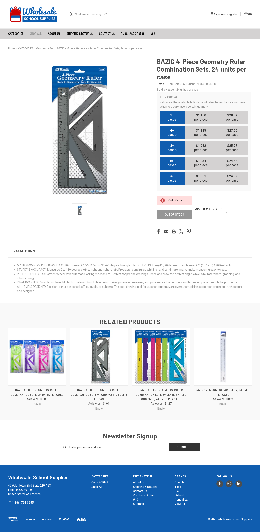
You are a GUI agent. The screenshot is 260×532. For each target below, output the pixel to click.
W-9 (153, 33)
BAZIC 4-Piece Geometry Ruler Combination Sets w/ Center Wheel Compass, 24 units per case (161, 394)
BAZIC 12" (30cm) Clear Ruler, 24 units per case (222, 392)
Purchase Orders (133, 33)
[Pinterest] (189, 231)
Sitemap (138, 503)
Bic (177, 491)
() (250, 14)
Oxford (179, 495)
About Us (54, 33)
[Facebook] (159, 231)
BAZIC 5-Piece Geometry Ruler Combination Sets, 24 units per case (37, 392)
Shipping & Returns (80, 33)
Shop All (35, 33)
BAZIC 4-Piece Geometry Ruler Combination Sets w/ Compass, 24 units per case (99, 394)
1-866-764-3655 (23, 502)
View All (180, 503)
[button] (130, 251)
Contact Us (107, 33)
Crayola (179, 482)
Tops (178, 486)
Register (232, 14)
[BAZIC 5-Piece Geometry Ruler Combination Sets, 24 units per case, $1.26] (37, 357)
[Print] (174, 231)
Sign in (218, 14)
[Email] (166, 231)
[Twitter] (181, 231)
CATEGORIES (15, 33)
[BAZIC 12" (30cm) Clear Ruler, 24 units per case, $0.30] (223, 357)
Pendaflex (181, 499)
